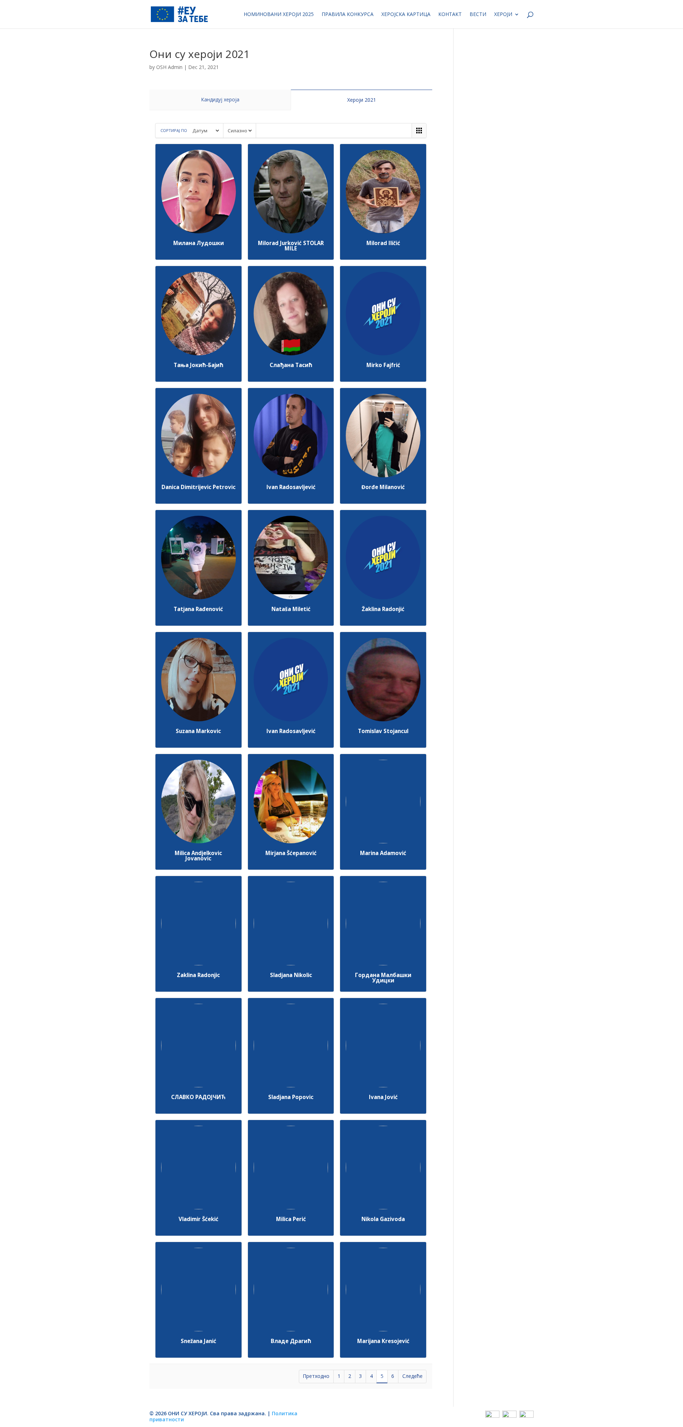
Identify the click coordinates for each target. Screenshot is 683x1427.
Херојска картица (405, 14)
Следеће (412, 1376)
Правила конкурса (348, 14)
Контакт (450, 14)
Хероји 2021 (361, 99)
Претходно (316, 1376)
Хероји (503, 14)
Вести (478, 14)
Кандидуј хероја (220, 99)
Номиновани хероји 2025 (279, 14)
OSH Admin (169, 67)
